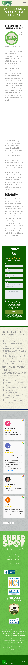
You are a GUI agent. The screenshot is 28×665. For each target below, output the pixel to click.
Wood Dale (13, 649)
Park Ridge (10, 646)
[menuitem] (24, 3)
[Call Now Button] (4, 662)
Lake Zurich (21, 640)
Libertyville (4, 642)
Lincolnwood (17, 642)
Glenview (18, 638)
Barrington (5, 635)
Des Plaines (10, 637)
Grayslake (22, 638)
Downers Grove (17, 637)
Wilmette (16, 647)
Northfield (21, 644)
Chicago (23, 635)
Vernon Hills (6, 647)
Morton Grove (7, 644)
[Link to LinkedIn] (22, 661)
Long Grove (23, 642)
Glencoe (13, 638)
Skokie (22, 646)
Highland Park (7, 640)
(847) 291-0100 (14, 563)
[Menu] (24, 3)
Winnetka (21, 647)
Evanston (9, 638)
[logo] (11, 3)
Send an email (14, 566)
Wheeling (11, 647)
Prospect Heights (17, 646)
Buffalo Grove (17, 635)
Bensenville (11, 635)
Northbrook (16, 644)
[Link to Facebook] (25, 661)
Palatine (5, 646)
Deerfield (4, 637)
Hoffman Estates (14, 640)
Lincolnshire (10, 642)
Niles (12, 644)
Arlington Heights (20, 633)
